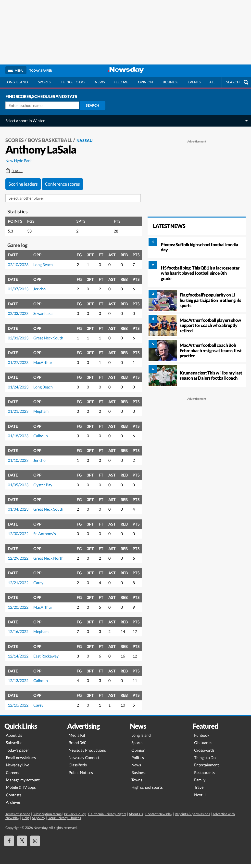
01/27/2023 (18, 362)
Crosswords (204, 750)
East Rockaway (46, 656)
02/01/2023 (18, 337)
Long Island (17, 82)
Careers (12, 772)
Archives (13, 802)
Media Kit (77, 735)
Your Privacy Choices (64, 818)
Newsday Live (17, 764)
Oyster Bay (42, 484)
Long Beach (43, 264)
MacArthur (42, 362)
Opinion (145, 82)
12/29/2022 (18, 558)
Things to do (73, 82)
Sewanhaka (42, 313)
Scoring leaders (23, 184)
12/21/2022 (18, 582)
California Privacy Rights (107, 814)
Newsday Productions (87, 750)
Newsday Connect (84, 757)
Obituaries (203, 742)
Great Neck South (48, 337)
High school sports (147, 787)
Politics (137, 757)
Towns (136, 779)
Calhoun (40, 435)
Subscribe (14, 742)
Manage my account (23, 779)
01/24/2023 (18, 387)
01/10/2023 (18, 460)
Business (170, 82)
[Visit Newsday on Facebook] (9, 841)
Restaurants (204, 772)
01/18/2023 (18, 435)
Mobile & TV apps (21, 787)
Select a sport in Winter (25, 120)
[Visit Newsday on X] (22, 841)
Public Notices (81, 772)
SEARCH (233, 82)
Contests (13, 794)
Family (199, 779)
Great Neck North (48, 558)
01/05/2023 (18, 484)
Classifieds (78, 764)
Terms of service (17, 814)
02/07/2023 (18, 288)
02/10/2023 (18, 264)
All (212, 82)
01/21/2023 (18, 411)
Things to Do (205, 757)
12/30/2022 (18, 533)
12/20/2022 (18, 607)
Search (92, 105)
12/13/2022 (18, 680)
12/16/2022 (18, 631)
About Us (14, 735)
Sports (44, 82)
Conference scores (62, 184)
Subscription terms (47, 814)
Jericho (39, 288)
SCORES (14, 140)
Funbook (201, 735)
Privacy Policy (75, 814)
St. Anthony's (44, 533)
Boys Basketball (50, 140)
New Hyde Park (18, 160)
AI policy (38, 818)
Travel (199, 787)
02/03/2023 (18, 313)
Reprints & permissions (192, 814)
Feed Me (121, 82)
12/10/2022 (18, 705)
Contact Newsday (158, 814)
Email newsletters (21, 757)
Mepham (41, 411)
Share (17, 171)
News (100, 82)
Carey (38, 582)
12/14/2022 (18, 656)
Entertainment (206, 764)
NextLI (200, 794)
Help (25, 818)
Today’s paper (17, 750)
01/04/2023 (18, 509)
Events (194, 82)
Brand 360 (77, 742)
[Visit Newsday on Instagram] (35, 841)
